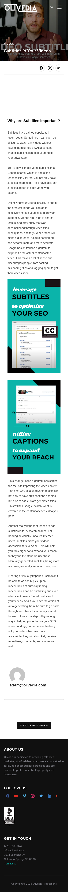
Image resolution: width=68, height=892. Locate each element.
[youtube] (16, 795)
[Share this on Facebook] (41, 68)
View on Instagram (34, 725)
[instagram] (33, 795)
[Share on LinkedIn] (58, 68)
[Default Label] (49, 795)
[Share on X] (50, 68)
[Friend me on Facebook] (8, 795)
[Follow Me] (41, 795)
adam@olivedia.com (27, 685)
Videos (9, 43)
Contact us (10, 863)
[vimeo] (24, 795)
